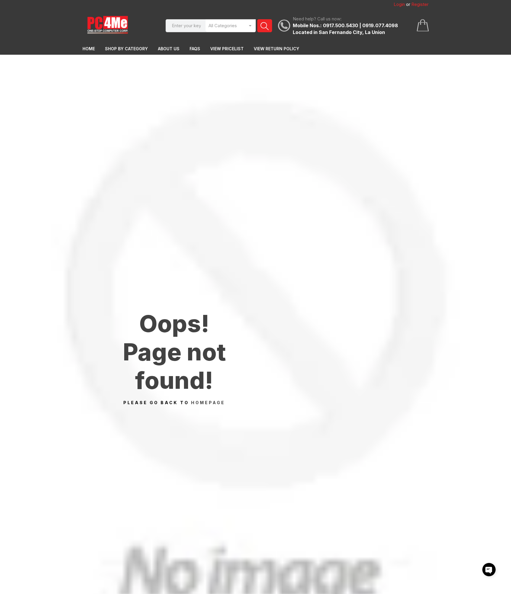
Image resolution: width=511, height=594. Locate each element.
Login (399, 4)
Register (419, 4)
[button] (489, 569)
